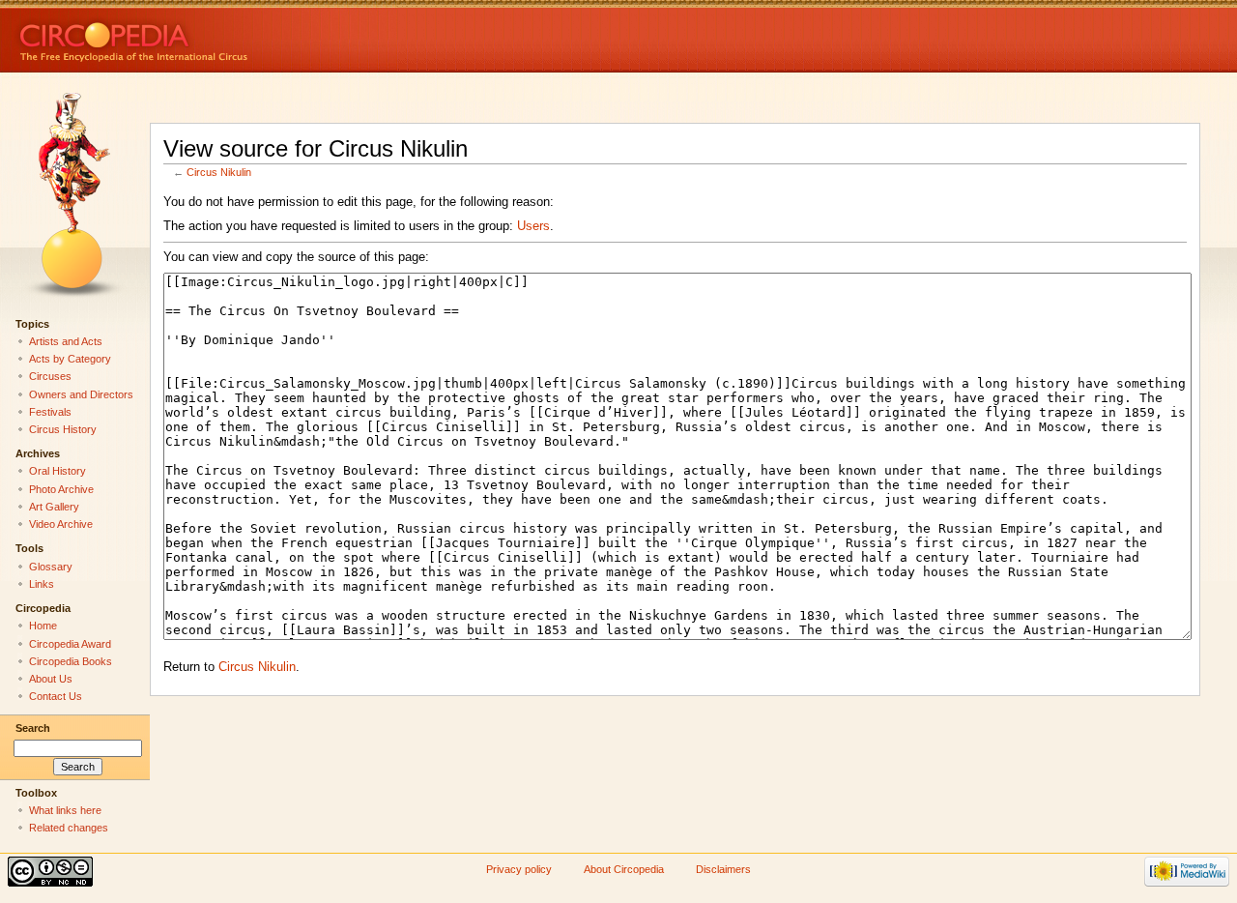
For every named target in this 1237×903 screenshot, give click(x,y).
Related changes (68, 827)
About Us (50, 679)
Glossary (50, 566)
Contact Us (55, 696)
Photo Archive (61, 489)
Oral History (57, 471)
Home (43, 625)
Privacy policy (519, 869)
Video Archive (61, 524)
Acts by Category (70, 358)
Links (41, 584)
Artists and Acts (65, 341)
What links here (65, 810)
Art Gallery (54, 506)
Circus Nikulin (219, 172)
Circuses (50, 376)
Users (533, 226)
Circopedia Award (70, 644)
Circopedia (198, 36)
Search (32, 728)
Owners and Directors (81, 394)
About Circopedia (624, 869)
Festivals (50, 412)
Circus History (63, 429)
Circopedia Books (70, 661)
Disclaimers (723, 869)
